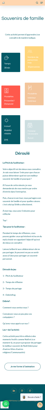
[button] (41, 3)
